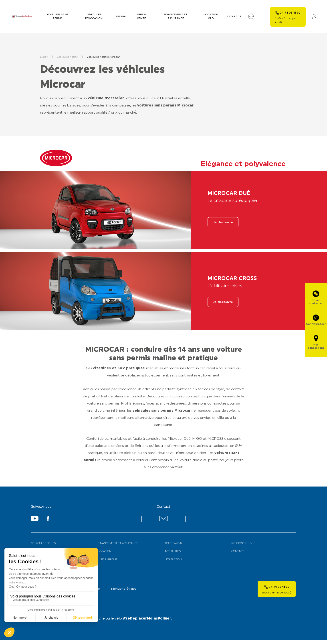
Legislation (173, 559)
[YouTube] (34, 519)
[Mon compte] (314, 17)
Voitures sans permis (57, 16)
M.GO (197, 439)
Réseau (121, 16)
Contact (234, 16)
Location (104, 551)
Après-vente (141, 16)
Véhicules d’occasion (94, 16)
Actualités (173, 551)
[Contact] (163, 520)
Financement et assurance (176, 16)
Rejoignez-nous (243, 543)
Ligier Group (107, 559)
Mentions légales (123, 589)
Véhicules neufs (43, 543)
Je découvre (223, 222)
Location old (211, 16)
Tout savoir (173, 543)
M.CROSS (215, 439)
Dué (187, 439)
